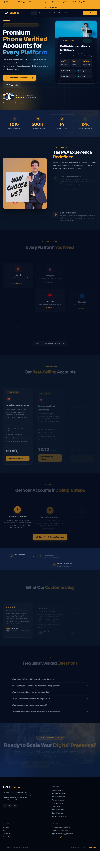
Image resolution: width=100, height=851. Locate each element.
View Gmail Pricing (16, 457)
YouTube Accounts (58, 803)
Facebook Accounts (59, 797)
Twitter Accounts (58, 800)
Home (34, 13)
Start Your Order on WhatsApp (51, 536)
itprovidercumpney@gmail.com (62, 834)
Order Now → (90, 13)
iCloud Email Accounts (59, 816)
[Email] (15, 805)
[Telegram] (10, 805)
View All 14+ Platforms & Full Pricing (48, 343)
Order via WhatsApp (66, 762)
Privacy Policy (7, 837)
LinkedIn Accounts (58, 810)
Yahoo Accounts (57, 806)
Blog (59, 13)
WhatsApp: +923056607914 (61, 827)
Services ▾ (42, 13)
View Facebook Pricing (79, 456)
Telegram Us (13, 85)
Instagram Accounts (59, 793)
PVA (11, 13)
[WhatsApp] (5, 805)
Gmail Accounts (57, 790)
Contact (67, 13)
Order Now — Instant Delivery (21, 78)
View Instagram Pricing (47, 456)
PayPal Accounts (57, 813)
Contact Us (6, 834)
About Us (52, 13)
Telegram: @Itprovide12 (60, 830)
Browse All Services (37, 762)
